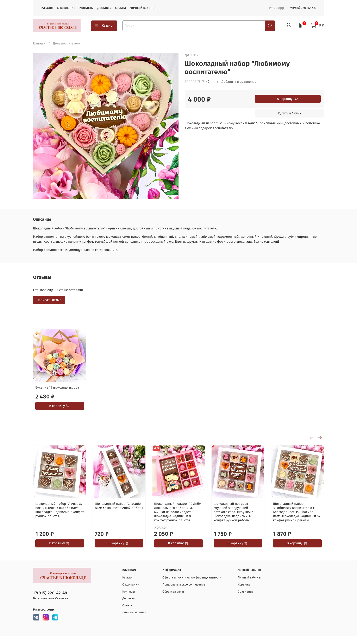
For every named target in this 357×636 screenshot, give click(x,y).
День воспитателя (67, 43)
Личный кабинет (143, 8)
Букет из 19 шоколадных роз (57, 387)
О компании (66, 8)
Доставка (104, 8)
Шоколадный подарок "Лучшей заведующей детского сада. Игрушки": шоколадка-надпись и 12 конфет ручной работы (233, 512)
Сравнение (245, 591)
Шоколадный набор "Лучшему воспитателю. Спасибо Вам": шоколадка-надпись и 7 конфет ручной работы (59, 510)
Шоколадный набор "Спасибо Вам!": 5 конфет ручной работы (119, 506)
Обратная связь (173, 591)
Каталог (47, 8)
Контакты (86, 8)
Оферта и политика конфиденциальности (191, 577)
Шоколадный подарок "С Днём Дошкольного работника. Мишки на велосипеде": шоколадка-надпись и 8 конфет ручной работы (177, 512)
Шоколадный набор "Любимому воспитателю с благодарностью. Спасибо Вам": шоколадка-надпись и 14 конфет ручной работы (296, 512)
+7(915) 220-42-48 (303, 8)
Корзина (244, 584)
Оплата (120, 8)
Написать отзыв (49, 300)
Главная (39, 43)
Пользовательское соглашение (183, 584)
